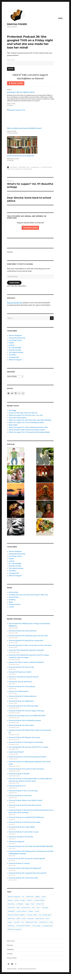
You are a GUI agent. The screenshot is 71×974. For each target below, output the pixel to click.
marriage (45, 907)
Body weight (13, 425)
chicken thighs (39, 900)
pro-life (16, 922)
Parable (11, 343)
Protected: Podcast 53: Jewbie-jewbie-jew (23, 696)
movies (30, 911)
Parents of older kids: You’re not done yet (23, 413)
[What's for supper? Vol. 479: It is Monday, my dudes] (15, 509)
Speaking (12, 599)
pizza (24, 918)
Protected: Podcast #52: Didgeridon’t (21, 701)
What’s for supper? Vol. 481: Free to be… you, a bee (26, 415)
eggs (27, 904)
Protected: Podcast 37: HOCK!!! (19, 774)
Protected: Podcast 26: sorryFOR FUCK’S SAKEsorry (26, 817)
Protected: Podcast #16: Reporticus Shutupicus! (25, 868)
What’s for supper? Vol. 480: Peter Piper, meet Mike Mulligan (30, 420)
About (11, 602)
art (23, 897)
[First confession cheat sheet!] (15, 527)
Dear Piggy (12, 410)
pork (47, 918)
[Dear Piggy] (45, 456)
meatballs (11, 911)
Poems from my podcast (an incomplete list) (20, 156)
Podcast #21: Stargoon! (16, 841)
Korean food (25, 907)
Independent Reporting (17, 338)
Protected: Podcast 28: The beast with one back (25, 805)
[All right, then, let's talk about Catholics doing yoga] (15, 491)
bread (23, 900)
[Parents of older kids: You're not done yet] (15, 474)
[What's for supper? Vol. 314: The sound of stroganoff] (45, 527)
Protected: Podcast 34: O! (17, 786)
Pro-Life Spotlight (15, 347)
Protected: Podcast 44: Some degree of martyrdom (26, 742)
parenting (11, 918)
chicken (29, 900)
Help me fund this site (15, 302)
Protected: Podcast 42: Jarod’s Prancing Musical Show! (27, 757)
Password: (11, 60)
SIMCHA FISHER (17, 24)
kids (18, 907)
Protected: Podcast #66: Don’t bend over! (22, 631)
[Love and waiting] (45, 474)
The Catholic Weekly (16, 352)
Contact (11, 607)
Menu (60, 18)
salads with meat (31, 922)
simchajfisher (13, 167)
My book (10, 945)
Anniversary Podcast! (16, 752)
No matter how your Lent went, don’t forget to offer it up (28, 595)
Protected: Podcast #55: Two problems (22, 686)
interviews (11, 907)
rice (22, 922)
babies (37, 897)
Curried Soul (44, 167)
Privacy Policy (14, 597)
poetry (22, 169)
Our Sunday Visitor (15, 340)
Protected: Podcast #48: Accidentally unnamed (25, 720)
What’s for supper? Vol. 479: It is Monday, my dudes (26, 422)
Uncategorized (35, 167)
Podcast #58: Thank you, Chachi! (20, 672)
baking (10, 900)
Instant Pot (40, 904)
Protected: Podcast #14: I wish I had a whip (23, 878)
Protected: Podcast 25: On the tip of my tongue (24, 822)
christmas (11, 904)
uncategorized (47, 926)
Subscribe (14, 283)
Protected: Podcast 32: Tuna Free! (20, 795)
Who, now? (11, 941)
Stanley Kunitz (28, 169)
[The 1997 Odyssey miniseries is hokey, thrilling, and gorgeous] (45, 509)
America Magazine (15, 335)
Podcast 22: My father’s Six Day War (21, 837)
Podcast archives (15, 604)
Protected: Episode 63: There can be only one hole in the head (30, 645)
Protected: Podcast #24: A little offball (22, 827)
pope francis (39, 918)
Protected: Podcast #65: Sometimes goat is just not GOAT (28, 636)
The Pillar (12, 355)
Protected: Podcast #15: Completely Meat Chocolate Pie (27, 873)
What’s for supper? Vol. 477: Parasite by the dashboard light (29, 432)
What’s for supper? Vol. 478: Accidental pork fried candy (28, 427)
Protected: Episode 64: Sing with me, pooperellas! (26, 640)
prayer (10, 922)
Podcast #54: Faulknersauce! (18, 691)
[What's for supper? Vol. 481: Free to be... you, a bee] (45, 491)
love (38, 907)
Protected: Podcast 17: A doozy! (19, 863)
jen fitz (50, 167)
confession (20, 904)
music (37, 911)
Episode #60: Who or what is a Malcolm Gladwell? (26, 662)
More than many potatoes (18, 417)
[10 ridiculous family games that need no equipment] (15, 456)
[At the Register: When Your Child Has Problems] (31, 98)
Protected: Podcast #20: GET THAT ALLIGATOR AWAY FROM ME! (31, 846)
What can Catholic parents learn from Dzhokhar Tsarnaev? (24, 128)
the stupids (36, 926)
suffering (11, 926)
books (16, 900)
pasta (18, 918)
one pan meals (32, 915)
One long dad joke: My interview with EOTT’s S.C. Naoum (28, 747)
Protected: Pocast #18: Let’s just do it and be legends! (27, 858)
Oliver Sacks (10, 169)
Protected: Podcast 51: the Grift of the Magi (23, 706)
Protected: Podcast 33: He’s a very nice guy (23, 791)
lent (33, 907)
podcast (17, 169)
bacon (44, 897)
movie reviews (21, 911)
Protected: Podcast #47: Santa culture (21, 725)
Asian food (29, 897)
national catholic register (16, 915)
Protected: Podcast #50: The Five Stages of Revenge (26, 711)
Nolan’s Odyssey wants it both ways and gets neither (27, 430)
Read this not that (15, 350)
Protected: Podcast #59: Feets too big (21, 667)
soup (51, 922)
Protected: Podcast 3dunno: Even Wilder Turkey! (25, 800)
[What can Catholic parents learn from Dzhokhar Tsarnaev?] (31, 117)
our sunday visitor (45, 915)
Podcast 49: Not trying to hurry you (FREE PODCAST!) (27, 715)
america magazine (14, 897)
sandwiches (43, 922)
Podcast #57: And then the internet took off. (24, 677)
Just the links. (13, 592)
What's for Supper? (15, 360)
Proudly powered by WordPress (27, 969)
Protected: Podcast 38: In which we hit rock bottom (26, 769)
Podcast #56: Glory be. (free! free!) (20, 682)
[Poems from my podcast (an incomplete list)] (31, 145)
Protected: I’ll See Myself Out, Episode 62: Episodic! (26, 650)
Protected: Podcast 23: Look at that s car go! (23, 832)
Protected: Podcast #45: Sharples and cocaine (24, 737)
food (32, 904)
